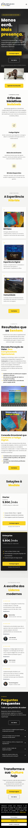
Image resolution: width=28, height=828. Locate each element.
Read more (6, 611)
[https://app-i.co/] (8, 4)
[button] (26, 4)
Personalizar (14, 817)
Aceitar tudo (14, 820)
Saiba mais (23, 812)
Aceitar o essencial (14, 824)
